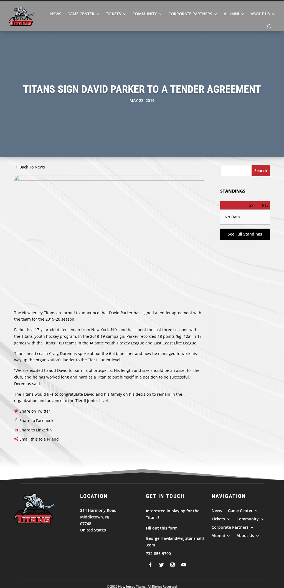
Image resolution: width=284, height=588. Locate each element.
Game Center (80, 13)
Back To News (32, 167)
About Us (260, 13)
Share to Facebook (36, 420)
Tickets (113, 13)
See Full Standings (245, 234)
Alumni (231, 13)
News (55, 13)
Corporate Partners (190, 13)
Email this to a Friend (39, 439)
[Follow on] (150, 564)
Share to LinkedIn (35, 430)
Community (145, 13)
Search (260, 170)
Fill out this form (162, 528)
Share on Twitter (34, 411)
